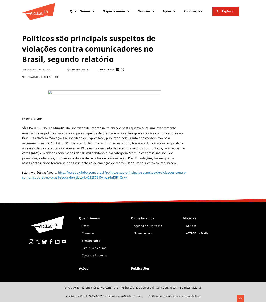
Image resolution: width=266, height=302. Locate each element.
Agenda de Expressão (148, 226)
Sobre (85, 226)
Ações (167, 11)
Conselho (88, 233)
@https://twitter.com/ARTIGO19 (40, 76)
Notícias (191, 226)
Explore (227, 11)
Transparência (91, 240)
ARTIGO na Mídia (197, 233)
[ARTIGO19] (38, 11)
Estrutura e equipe (94, 248)
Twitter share (122, 69)
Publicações (193, 11)
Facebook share (117, 69)
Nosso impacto (143, 233)
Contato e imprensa (94, 255)
